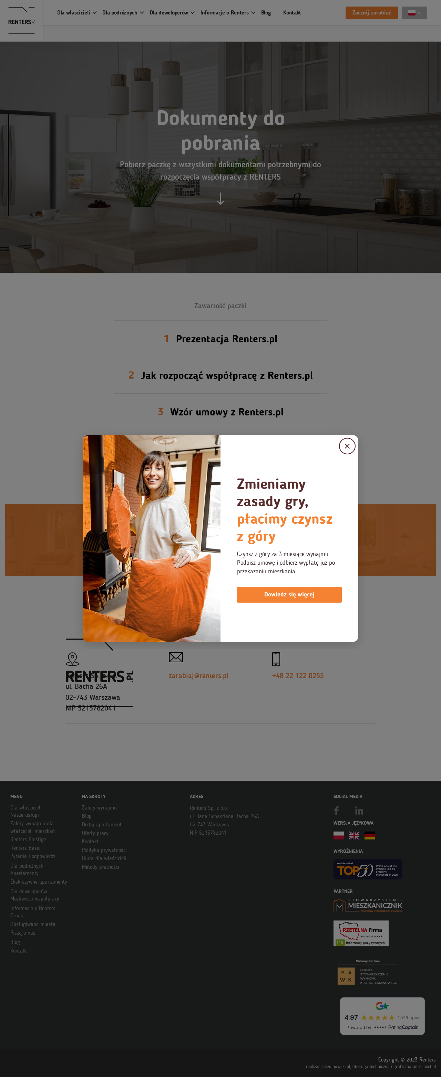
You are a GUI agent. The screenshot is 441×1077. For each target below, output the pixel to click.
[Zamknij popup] (347, 446)
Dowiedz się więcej (289, 594)
